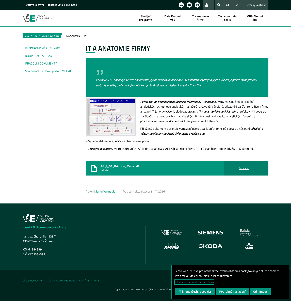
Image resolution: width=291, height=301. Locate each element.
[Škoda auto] (210, 245)
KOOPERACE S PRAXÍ (39, 56)
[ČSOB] (249, 246)
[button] (181, 4)
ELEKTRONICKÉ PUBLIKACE (42, 48)
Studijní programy (145, 18)
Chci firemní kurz (89, 280)
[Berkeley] (249, 232)
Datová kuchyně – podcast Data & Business (51, 5)
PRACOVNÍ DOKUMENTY (41, 63)
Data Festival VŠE (172, 18)
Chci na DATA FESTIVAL (61, 280)
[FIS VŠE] (171, 232)
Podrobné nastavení (232, 291)
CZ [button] (236, 5)
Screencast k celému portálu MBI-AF (48, 71)
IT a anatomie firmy (200, 18)
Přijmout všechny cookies (195, 291)
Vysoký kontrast (256, 5)
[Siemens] (211, 232)
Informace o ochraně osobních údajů (194, 282)
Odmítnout (260, 291)
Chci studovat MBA (33, 280)
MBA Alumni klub (255, 18)
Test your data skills (227, 18)
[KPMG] (171, 246)
